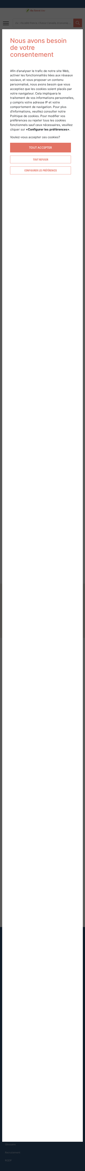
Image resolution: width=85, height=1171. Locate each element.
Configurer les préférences (40, 170)
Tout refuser (40, 159)
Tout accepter (40, 147)
